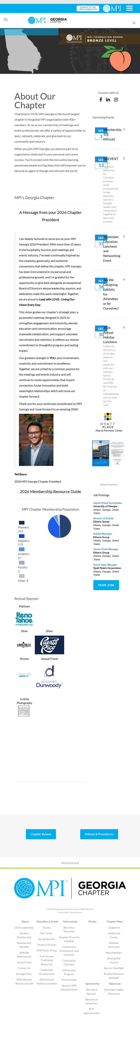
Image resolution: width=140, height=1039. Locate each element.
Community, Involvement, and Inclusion (69, 950)
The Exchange (69, 979)
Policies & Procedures (99, 834)
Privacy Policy (63, 912)
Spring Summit (46, 939)
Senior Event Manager (105, 549)
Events (46, 927)
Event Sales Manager (105, 564)
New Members (114, 952)
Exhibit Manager (102, 533)
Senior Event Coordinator (107, 503)
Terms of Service (76, 912)
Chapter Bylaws (41, 834)
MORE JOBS (106, 585)
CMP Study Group (46, 950)
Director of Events (103, 518)
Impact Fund (24, 962)
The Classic (46, 933)
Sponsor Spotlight (114, 968)
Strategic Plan (24, 973)
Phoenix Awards (46, 944)
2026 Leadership (24, 927)
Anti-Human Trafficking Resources (47, 960)
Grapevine (114, 927)
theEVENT (110, 159)
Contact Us (24, 968)
